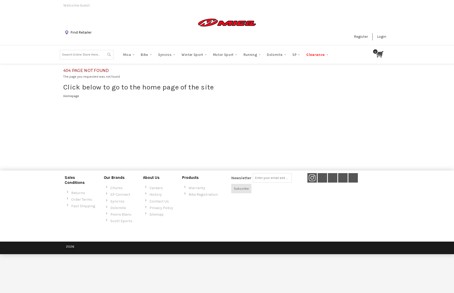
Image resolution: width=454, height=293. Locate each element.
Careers (156, 188)
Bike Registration (203, 194)
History (155, 194)
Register (361, 36)
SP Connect (120, 194)
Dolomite (118, 208)
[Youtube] (343, 178)
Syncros (117, 201)
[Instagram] (312, 178)
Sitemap (156, 214)
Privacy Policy (161, 208)
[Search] (108, 54)
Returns (78, 193)
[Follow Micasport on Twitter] (323, 178)
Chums (116, 188)
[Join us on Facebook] (333, 178)
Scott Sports (121, 221)
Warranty (197, 188)
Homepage (71, 96)
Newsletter (241, 177)
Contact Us (159, 201)
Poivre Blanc (121, 214)
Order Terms (81, 199)
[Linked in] (353, 178)
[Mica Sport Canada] (227, 23)
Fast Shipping (83, 206)
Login (381, 36)
